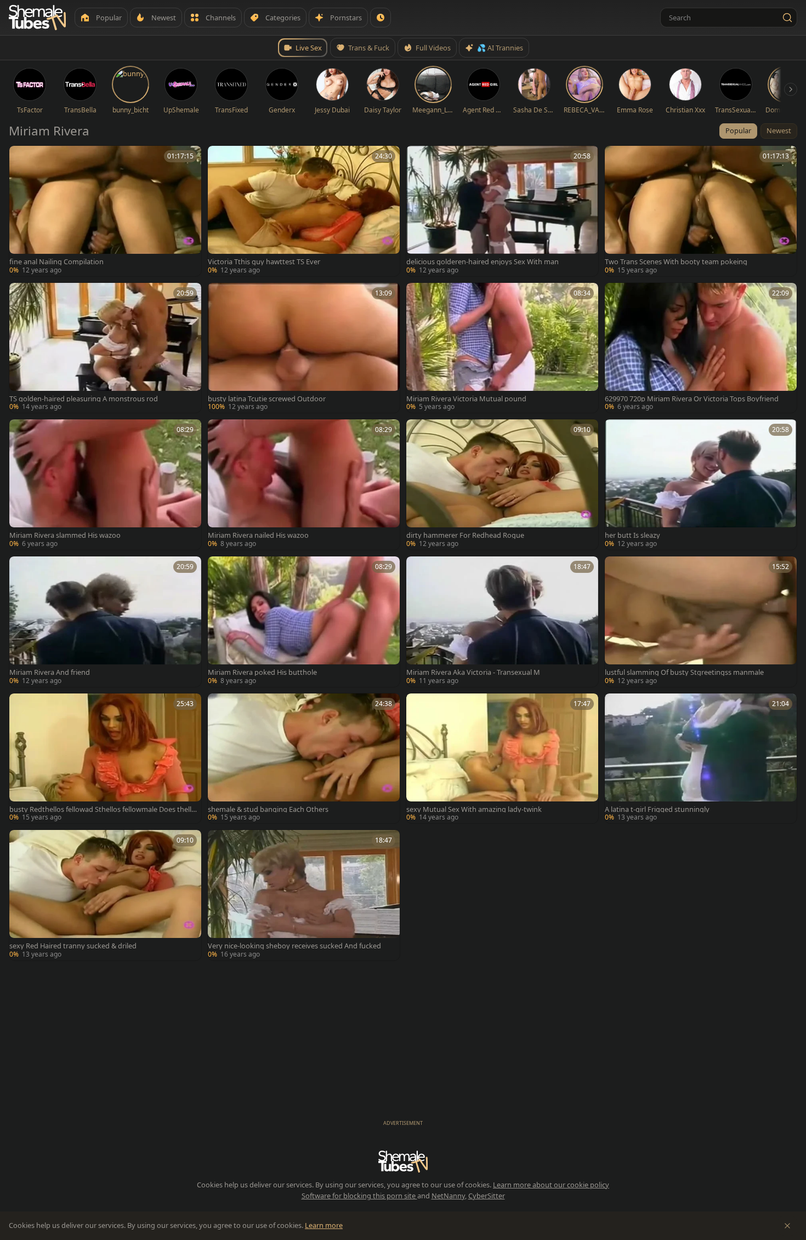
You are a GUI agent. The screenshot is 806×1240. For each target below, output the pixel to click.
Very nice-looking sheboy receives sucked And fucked (294, 945)
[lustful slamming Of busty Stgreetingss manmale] (701, 621)
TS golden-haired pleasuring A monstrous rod (83, 398)
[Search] (787, 17)
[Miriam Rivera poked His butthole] (304, 621)
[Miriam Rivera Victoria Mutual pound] (502, 348)
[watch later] (21, 158)
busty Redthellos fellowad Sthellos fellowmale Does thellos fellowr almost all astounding (102, 809)
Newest (779, 130)
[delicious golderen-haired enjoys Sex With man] (502, 211)
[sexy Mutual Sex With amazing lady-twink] (502, 758)
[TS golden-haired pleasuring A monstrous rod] (105, 348)
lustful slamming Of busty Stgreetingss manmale (684, 672)
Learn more (324, 1225)
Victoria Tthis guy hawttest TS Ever (264, 261)
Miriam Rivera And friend (49, 672)
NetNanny (448, 1196)
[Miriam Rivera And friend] (105, 621)
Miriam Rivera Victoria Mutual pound (466, 398)
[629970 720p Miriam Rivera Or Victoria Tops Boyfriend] (701, 348)
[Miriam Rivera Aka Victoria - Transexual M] (502, 621)
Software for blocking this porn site (359, 1196)
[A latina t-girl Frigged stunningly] (701, 758)
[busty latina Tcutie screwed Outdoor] (304, 348)
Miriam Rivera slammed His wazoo (65, 535)
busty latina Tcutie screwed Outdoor (267, 398)
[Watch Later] (380, 17)
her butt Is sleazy (632, 535)
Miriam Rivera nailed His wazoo (258, 535)
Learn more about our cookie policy (551, 1185)
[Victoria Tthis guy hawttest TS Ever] (304, 211)
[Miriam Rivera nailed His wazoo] (304, 484)
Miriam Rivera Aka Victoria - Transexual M (473, 672)
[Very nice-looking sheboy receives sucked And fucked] (304, 895)
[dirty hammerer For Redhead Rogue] (502, 484)
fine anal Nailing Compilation (56, 261)
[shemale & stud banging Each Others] (304, 758)
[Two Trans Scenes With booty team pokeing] (701, 211)
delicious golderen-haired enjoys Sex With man (482, 261)
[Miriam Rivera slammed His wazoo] (105, 484)
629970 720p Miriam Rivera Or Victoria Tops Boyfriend (692, 398)
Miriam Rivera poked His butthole (262, 672)
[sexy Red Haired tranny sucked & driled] (105, 895)
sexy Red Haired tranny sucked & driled (73, 945)
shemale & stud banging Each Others (268, 809)
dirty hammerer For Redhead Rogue (465, 535)
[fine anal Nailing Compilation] (105, 211)
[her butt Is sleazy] (701, 484)
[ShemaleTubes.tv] (37, 17)
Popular (738, 130)
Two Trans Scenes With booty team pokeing (676, 261)
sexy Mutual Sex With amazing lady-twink (474, 809)
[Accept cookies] (787, 1226)
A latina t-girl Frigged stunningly (657, 809)
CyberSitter (486, 1196)
